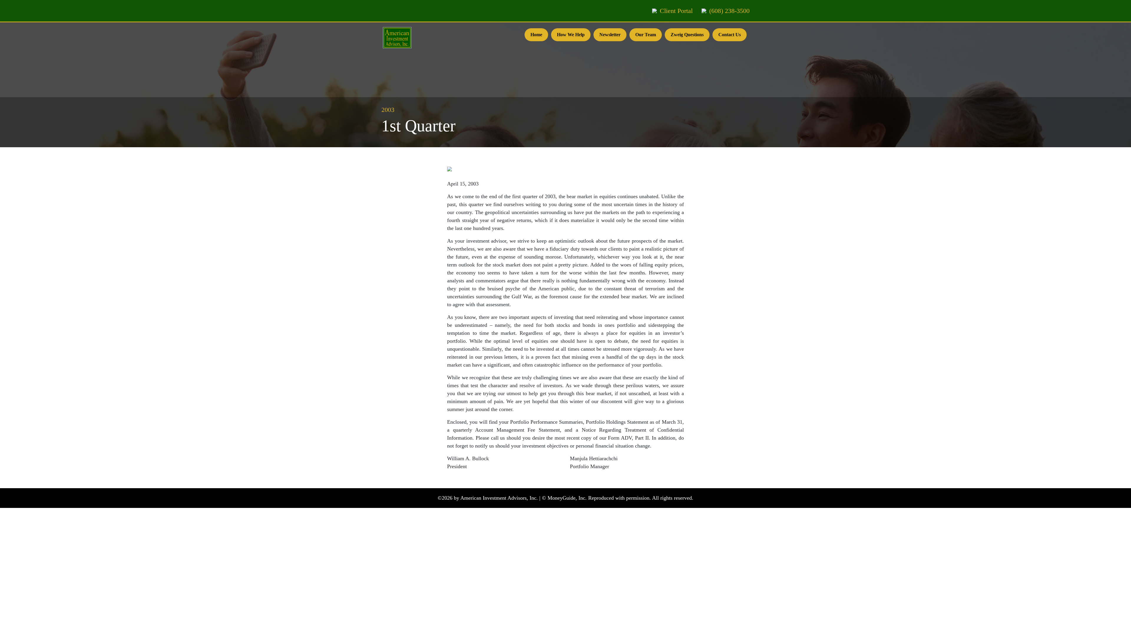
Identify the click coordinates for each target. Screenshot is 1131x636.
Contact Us (729, 34)
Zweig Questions (687, 34)
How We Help (571, 34)
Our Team (645, 34)
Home (536, 34)
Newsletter (610, 34)
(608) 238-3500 (729, 10)
